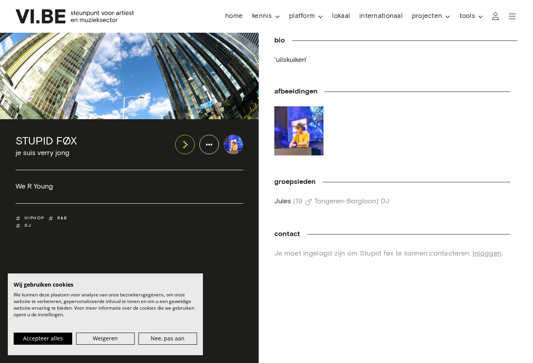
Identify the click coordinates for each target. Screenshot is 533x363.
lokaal (341, 16)
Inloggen (487, 253)
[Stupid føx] (233, 144)
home (234, 16)
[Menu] (512, 16)
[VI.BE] (75, 16)
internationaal (381, 16)
